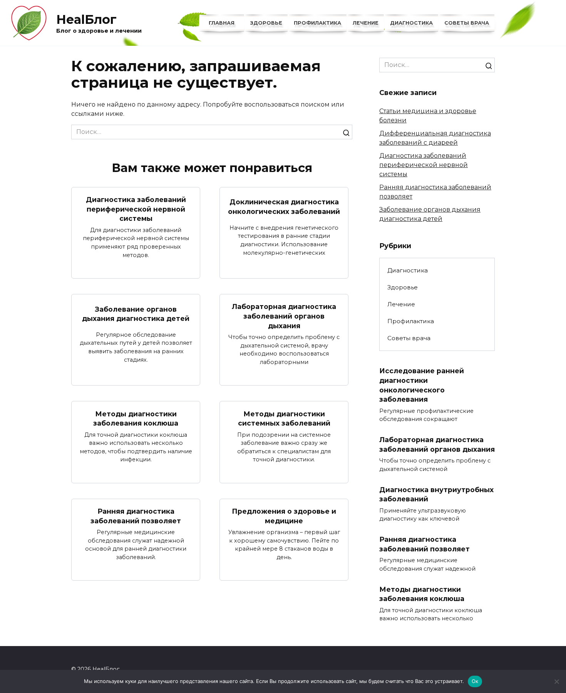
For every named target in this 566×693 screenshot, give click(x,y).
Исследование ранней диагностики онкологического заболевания (421, 385)
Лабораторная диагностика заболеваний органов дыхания (284, 315)
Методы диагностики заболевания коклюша (135, 418)
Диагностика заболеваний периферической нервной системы (136, 208)
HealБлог (86, 19)
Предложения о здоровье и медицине (284, 516)
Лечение (365, 23)
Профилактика (317, 23)
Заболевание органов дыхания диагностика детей (135, 313)
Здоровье (266, 23)
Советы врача (466, 23)
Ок (475, 681)
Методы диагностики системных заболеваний (284, 418)
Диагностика (411, 23)
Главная (221, 23)
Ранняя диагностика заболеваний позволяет (135, 516)
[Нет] (556, 681)
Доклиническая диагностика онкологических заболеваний (284, 206)
